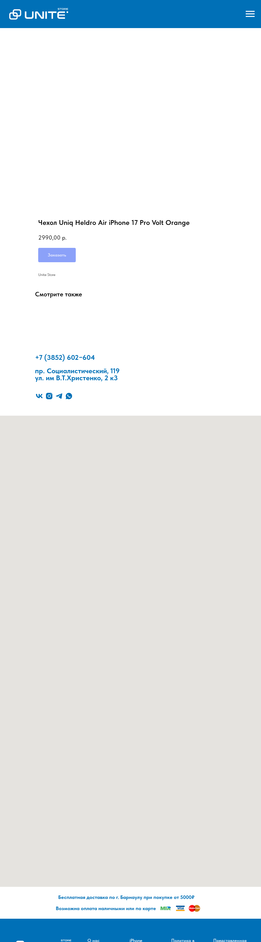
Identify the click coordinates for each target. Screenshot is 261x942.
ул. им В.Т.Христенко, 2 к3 (76, 378)
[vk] (39, 396)
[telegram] (59, 396)
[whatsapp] (69, 396)
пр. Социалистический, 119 (77, 371)
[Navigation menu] (250, 14)
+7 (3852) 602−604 (65, 357)
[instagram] (49, 396)
